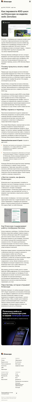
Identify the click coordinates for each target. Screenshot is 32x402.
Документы (18, 379)
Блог (16, 377)
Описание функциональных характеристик (19, 384)
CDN (2, 367)
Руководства (4, 375)
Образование (18, 360)
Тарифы (17, 375)
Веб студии (18, 363)
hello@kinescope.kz (4, 400)
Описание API (4, 374)
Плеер (2, 360)
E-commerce (18, 362)
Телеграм (17, 387)
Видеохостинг (4, 362)
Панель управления (6, 363)
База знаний (4, 379)
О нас (16, 374)
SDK (2, 377)
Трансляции (4, 369)
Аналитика (3, 365)
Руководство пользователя (21, 381)
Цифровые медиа (19, 365)
